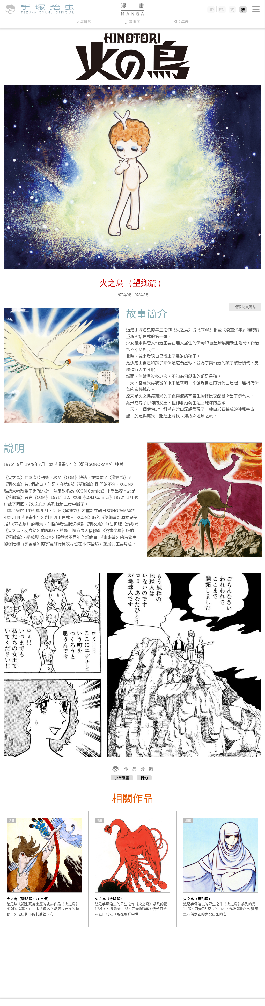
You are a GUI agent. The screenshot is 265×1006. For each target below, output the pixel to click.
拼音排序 (132, 21)
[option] (44, 869)
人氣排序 (84, 21)
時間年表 (181, 21)
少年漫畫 (122, 777)
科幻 (144, 777)
